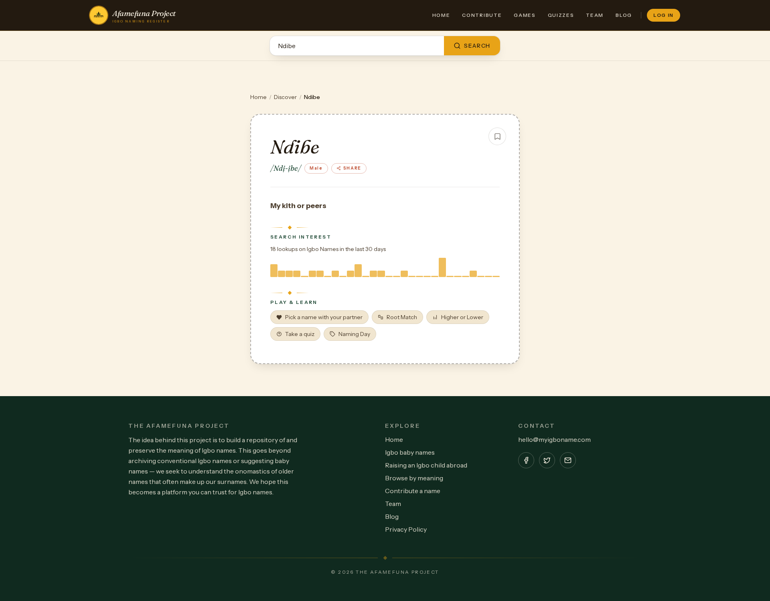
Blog (624, 15)
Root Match (402, 317)
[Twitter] (547, 460)
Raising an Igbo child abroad (426, 465)
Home (441, 15)
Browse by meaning (414, 478)
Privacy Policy (406, 529)
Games (524, 15)
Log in (663, 15)
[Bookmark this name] (497, 136)
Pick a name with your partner (324, 317)
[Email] (567, 460)
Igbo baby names (410, 452)
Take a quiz (299, 334)
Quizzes (561, 15)
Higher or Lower (462, 317)
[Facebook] (526, 460)
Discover (285, 97)
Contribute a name (412, 491)
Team (595, 15)
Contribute (482, 15)
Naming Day (354, 334)
